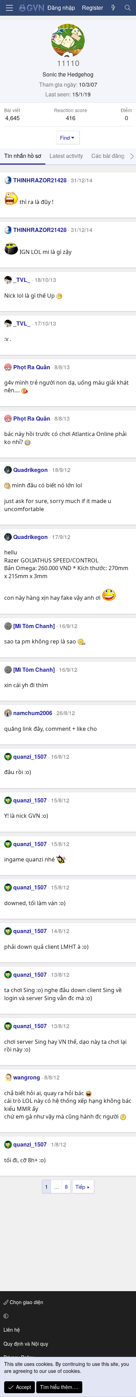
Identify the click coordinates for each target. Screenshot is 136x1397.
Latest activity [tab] (66, 156)
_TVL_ (21, 280)
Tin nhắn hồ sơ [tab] (22, 156)
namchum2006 (32, 713)
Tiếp (80, 1186)
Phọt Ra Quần (31, 367)
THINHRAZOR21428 (40, 180)
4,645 (12, 117)
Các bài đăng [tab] (107, 156)
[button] (66, 1316)
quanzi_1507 (30, 756)
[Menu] (9, 7)
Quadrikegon (30, 470)
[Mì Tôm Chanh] (34, 626)
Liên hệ (11, 1329)
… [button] (56, 1186)
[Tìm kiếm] (127, 7)
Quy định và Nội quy (25, 1343)
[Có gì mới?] (113, 7)
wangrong (26, 1077)
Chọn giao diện (25, 1301)
